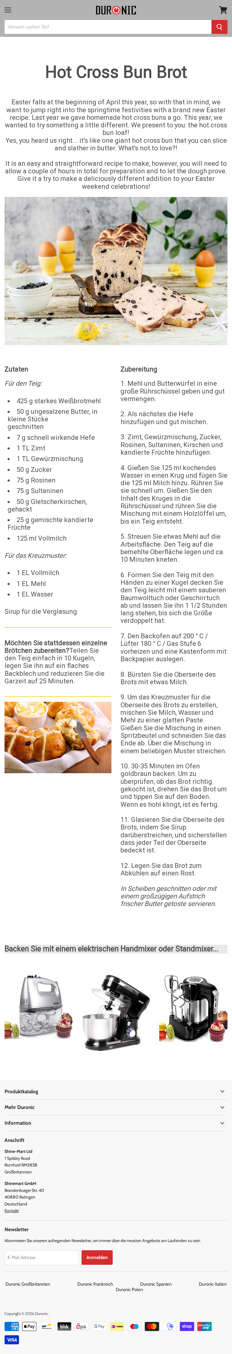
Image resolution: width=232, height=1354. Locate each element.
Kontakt (12, 1210)
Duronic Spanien (169, 1284)
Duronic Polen (129, 1289)
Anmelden (97, 1257)
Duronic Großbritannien (40, 1284)
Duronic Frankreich (108, 1284)
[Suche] (219, 27)
